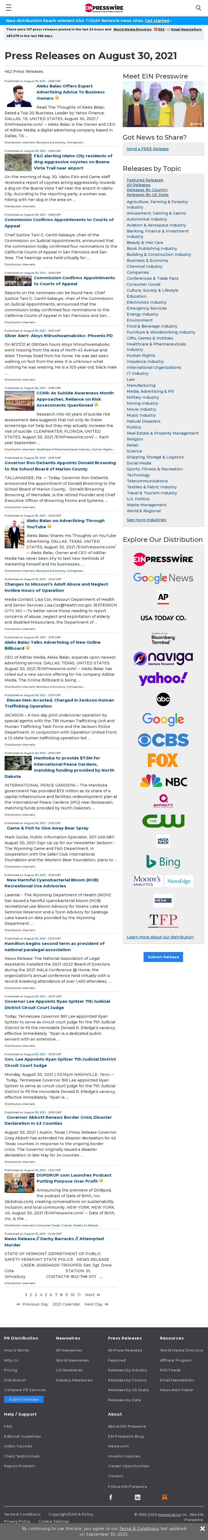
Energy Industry (142, 314)
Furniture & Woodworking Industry (161, 332)
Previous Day (35, 1304)
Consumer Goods (48, 1225)
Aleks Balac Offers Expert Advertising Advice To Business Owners (71, 92)
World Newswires (72, 1360)
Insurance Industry (145, 361)
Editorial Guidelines (22, 1436)
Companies (75, 142)
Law (131, 379)
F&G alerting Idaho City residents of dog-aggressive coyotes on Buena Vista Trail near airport (73, 162)
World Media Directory (132, 29)
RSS (161, 29)
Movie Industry (141, 409)
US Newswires (69, 1370)
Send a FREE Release (148, 148)
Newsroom (118, 1446)
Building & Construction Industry (159, 254)
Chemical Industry (144, 266)
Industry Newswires (74, 1380)
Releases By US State (148, 194)
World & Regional (144, 510)
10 (72, 1294)
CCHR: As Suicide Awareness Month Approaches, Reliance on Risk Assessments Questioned (75, 399)
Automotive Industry (147, 219)
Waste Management (147, 504)
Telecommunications (147, 481)
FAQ (8, 1426)
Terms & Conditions (22, 1514)
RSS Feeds (170, 1370)
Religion (135, 439)
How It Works (16, 1350)
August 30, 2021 (35, 81)
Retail (132, 445)
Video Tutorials (18, 1446)
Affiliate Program (176, 1360)
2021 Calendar (66, 1304)
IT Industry (137, 373)
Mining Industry (142, 403)
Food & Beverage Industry (152, 326)
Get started (157, 20)
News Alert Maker (177, 1390)
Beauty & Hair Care (145, 242)
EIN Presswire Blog (126, 1436)
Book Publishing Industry (152, 248)
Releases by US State (128, 1390)
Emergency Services (147, 308)
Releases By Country (147, 189)
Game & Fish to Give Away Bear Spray (48, 828)
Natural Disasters (144, 421)
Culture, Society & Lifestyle (79, 1225)
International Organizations (154, 367)
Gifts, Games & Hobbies (150, 338)
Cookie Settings (53, 1521)
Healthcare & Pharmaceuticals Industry (63, 449)
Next (90, 1294)
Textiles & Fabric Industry (152, 487)
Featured (117, 1360)
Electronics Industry (147, 302)
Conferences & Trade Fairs (152, 278)
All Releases (139, 185)
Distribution (15, 1380)
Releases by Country (127, 1380)
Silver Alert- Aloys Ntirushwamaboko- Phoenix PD (59, 335)
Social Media (139, 463)
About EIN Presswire (127, 1426)
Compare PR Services (25, 1390)
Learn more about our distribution (160, 937)
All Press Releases (125, 1350)
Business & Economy (51, 142)
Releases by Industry (127, 1370)
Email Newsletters (186, 29)
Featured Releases (145, 180)
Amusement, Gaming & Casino (156, 213)
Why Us (11, 1360)
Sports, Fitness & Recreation (155, 469)
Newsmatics (169, 1514)
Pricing (10, 1370)
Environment (140, 320)
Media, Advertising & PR (150, 391)
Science (134, 451)
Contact (115, 1476)
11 (79, 1294)
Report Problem (19, 1466)
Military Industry (143, 397)
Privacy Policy (17, 1521)
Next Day (93, 1304)
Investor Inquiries (124, 1456)
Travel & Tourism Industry (152, 493)
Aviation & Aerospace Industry (156, 225)
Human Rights (102, 449)
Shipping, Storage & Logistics (155, 457)
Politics (134, 427)
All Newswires (69, 1350)
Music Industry (141, 415)
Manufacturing (141, 385)
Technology (138, 475)
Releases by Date (124, 1400)
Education (137, 296)
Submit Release (163, 957)
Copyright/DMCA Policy (70, 1514)
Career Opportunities (128, 1466)
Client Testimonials (22, 1456)
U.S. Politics (138, 498)
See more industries (146, 519)
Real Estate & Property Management (163, 433)
